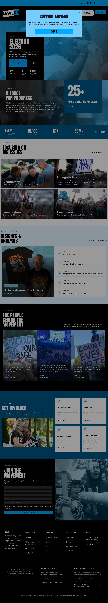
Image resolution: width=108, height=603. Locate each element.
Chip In (54, 31)
